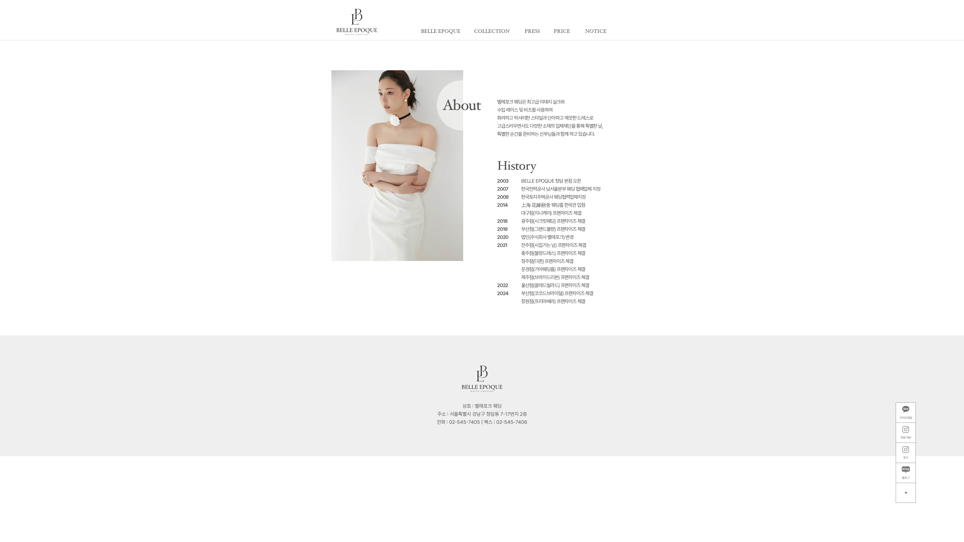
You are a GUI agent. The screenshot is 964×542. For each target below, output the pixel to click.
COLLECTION (492, 31)
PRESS (532, 31)
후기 (905, 457)
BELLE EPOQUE (440, 31)
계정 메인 (905, 437)
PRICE (562, 31)
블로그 (906, 478)
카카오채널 (905, 418)
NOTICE (596, 31)
